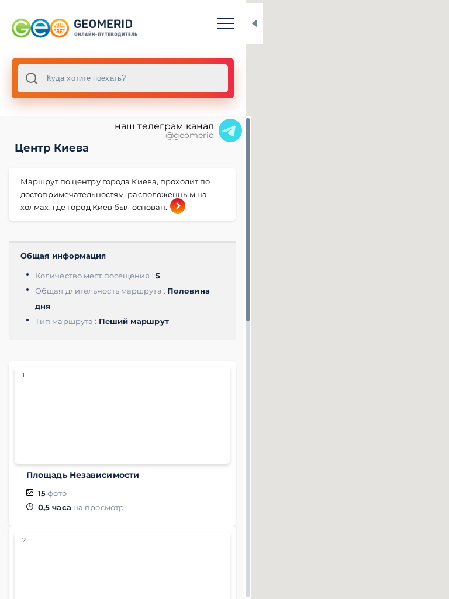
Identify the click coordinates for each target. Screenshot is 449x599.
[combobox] (123, 78)
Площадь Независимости (82, 475)
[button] (388, 330)
